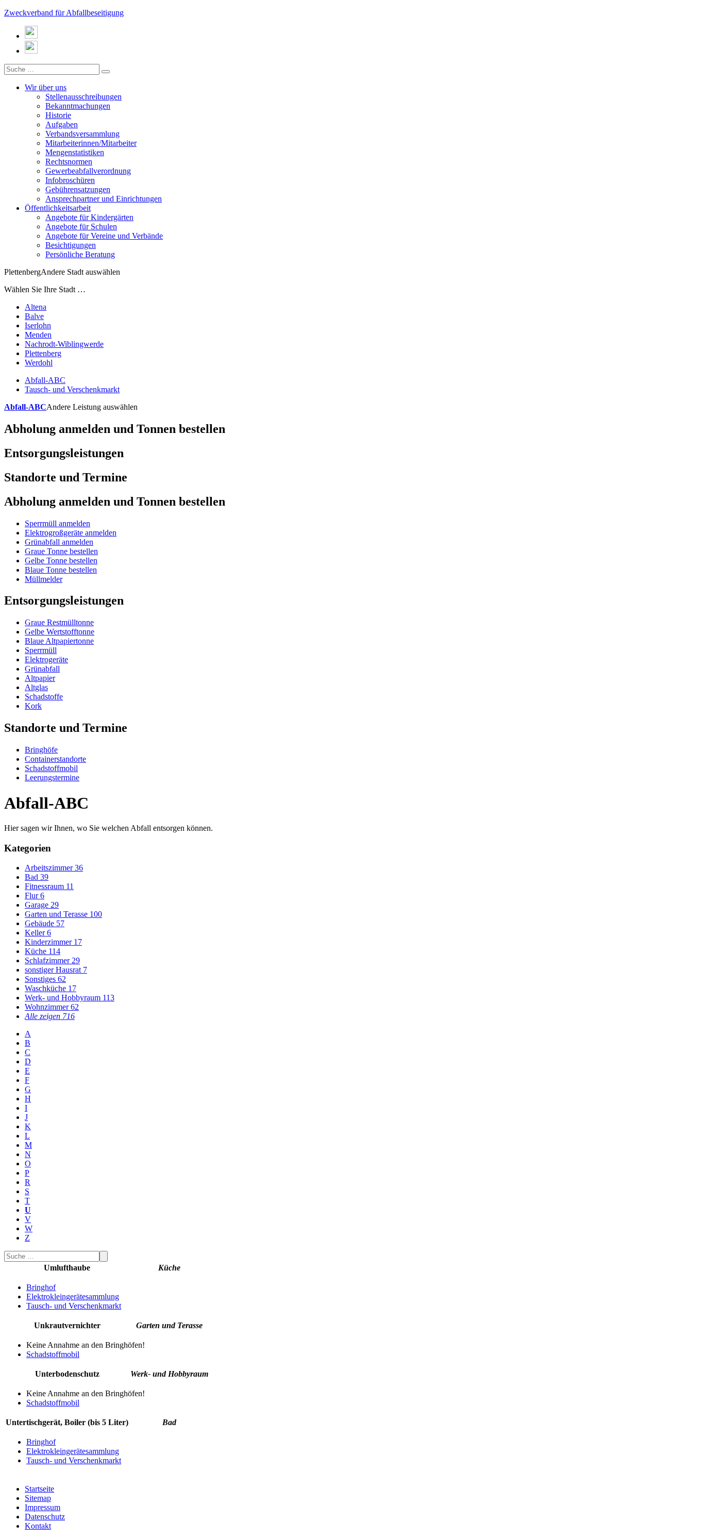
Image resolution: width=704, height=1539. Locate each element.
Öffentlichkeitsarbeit (58, 208)
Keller (38, 932)
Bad (36, 877)
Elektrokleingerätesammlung (72, 1296)
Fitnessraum (49, 886)
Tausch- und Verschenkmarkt (72, 389)
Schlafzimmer (52, 960)
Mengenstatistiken (74, 152)
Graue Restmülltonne (59, 622)
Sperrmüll (41, 650)
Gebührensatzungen (77, 189)
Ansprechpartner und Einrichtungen (103, 198)
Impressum (42, 1507)
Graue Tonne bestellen (61, 551)
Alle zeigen (50, 1016)
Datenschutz (45, 1516)
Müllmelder (43, 579)
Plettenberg (43, 353)
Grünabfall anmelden (59, 542)
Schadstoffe (44, 696)
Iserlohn (38, 325)
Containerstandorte (55, 759)
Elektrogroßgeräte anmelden (70, 532)
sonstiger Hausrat (56, 969)
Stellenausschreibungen (83, 96)
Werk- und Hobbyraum (69, 997)
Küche (42, 951)
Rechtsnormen (68, 161)
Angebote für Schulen (81, 226)
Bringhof (41, 1287)
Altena (35, 307)
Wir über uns (45, 87)
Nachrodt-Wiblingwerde (64, 344)
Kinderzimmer (53, 942)
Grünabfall (42, 668)
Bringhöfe (41, 749)
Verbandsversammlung (82, 133)
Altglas (36, 687)
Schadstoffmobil (51, 768)
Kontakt (38, 1525)
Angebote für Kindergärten (89, 217)
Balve (34, 316)
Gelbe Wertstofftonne (59, 631)
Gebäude (44, 923)
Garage (42, 904)
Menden (38, 334)
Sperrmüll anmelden (57, 523)
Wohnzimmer (52, 1006)
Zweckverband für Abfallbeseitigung (64, 12)
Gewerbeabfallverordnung (88, 170)
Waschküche (50, 988)
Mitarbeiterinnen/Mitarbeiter (91, 143)
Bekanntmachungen (77, 106)
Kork (33, 705)
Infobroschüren (70, 180)
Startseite (39, 1488)
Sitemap (38, 1498)
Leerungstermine (52, 777)
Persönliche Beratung (80, 254)
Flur (34, 895)
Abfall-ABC (45, 380)
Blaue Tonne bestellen (61, 569)
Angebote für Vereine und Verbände (104, 235)
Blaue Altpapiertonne (59, 641)
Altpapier (40, 678)
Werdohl (39, 362)
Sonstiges (45, 979)
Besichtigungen (70, 245)
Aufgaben (61, 124)
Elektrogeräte (46, 659)
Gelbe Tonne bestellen (61, 560)
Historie (58, 115)
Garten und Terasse (63, 914)
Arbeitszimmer (54, 867)
